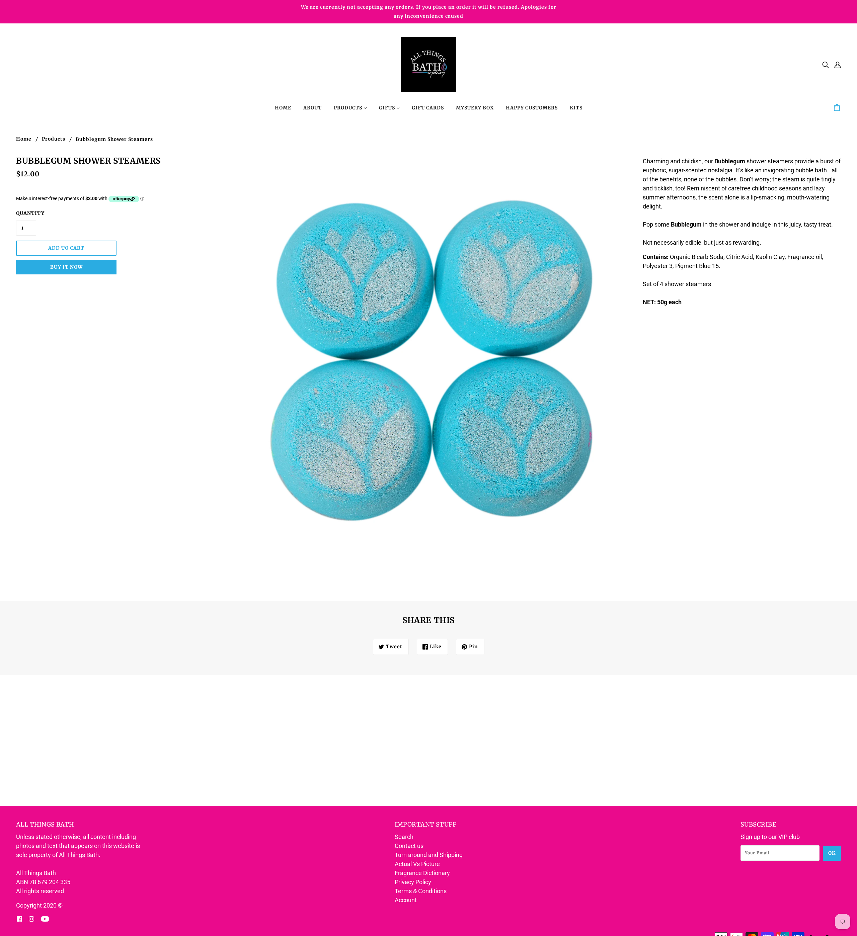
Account (406, 900)
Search (404, 836)
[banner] (428, 63)
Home (23, 139)
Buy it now (66, 267)
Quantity (26, 213)
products (53, 139)
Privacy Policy (413, 881)
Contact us (409, 845)
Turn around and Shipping (429, 854)
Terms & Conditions (421, 891)
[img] (826, 64)
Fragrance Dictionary (422, 872)
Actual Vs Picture (417, 863)
